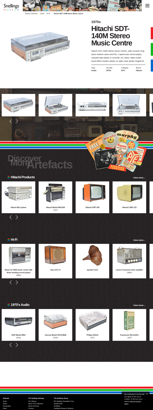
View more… (139, 178)
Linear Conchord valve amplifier (129, 270)
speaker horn (92, 270)
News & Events (33, 406)
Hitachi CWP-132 (129, 207)
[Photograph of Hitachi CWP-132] (129, 192)
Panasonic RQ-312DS (129, 335)
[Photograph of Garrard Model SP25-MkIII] (55, 320)
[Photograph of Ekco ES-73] (55, 255)
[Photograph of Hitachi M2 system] (18, 192)
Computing (7, 406)
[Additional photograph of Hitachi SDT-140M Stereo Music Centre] (18, 105)
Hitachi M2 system (18, 207)
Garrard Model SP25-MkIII (55, 335)
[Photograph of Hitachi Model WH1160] (55, 192)
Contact (31, 408)
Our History (32, 401)
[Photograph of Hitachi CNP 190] (92, 192)
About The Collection (35, 403)
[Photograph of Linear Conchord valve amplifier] (129, 255)
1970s (108, 70)
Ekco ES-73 (55, 270)
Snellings (57, 406)
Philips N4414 (92, 335)
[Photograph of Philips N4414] (92, 320)
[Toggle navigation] (147, 5)
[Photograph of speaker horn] (92, 255)
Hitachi (139, 70)
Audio (42, 13)
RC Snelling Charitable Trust (64, 401)
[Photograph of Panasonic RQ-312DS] (129, 320)
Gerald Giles (58, 403)
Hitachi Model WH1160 (55, 207)
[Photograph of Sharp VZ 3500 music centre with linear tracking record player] (18, 255)
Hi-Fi (48, 13)
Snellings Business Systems (63, 408)
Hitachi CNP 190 (92, 207)
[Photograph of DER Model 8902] (18, 320)
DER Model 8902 (19, 335)
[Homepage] (11, 5)
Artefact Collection (31, 13)
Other (5, 408)
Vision (5, 403)
